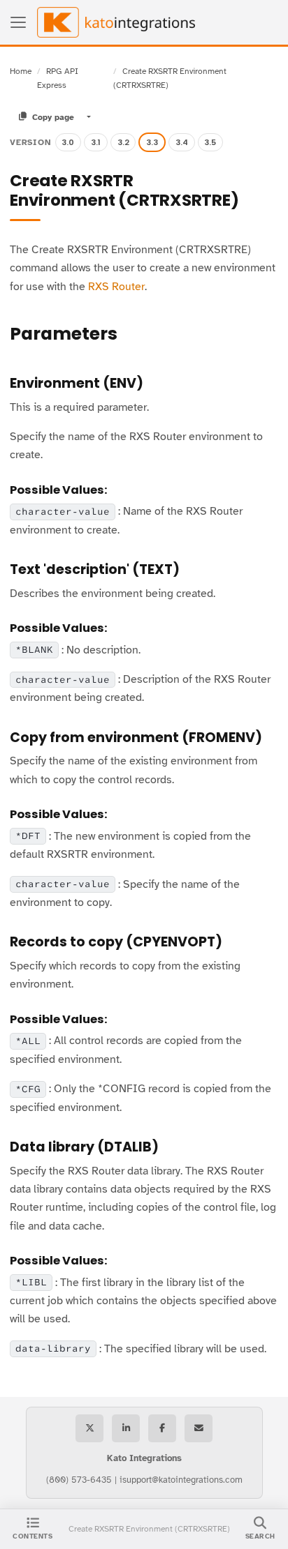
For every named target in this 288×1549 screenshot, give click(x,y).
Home (20, 71)
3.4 (181, 142)
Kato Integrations (144, 1458)
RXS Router (116, 287)
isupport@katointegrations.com (181, 1480)
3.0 (68, 142)
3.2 (123, 142)
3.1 (96, 142)
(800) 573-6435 (79, 1480)
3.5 (210, 142)
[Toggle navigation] (18, 22)
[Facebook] (162, 1428)
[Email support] (199, 1428)
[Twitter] (89, 1428)
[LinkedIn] (126, 1428)
